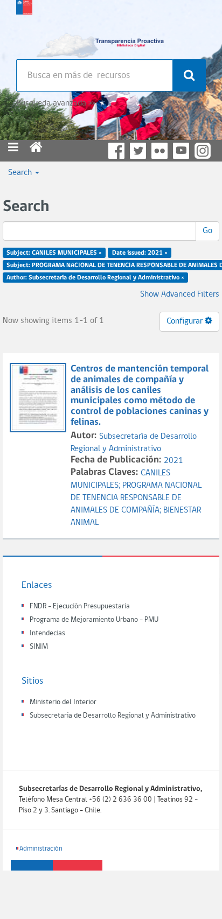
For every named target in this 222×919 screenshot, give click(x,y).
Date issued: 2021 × (140, 253)
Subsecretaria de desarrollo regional (24, 27)
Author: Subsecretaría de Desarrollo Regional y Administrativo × (95, 277)
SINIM (39, 647)
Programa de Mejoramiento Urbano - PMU (94, 620)
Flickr (159, 151)
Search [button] (21, 173)
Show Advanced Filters (179, 294)
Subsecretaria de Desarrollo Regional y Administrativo (113, 716)
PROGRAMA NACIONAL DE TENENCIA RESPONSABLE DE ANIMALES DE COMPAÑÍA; (136, 498)
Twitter (138, 151)
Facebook (116, 151)
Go (207, 231)
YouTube (181, 151)
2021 (173, 461)
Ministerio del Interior (63, 702)
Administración (41, 848)
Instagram (203, 151)
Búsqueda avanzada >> (56, 103)
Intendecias (47, 633)
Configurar (185, 321)
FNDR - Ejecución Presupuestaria (80, 606)
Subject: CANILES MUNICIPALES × (54, 253)
